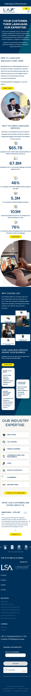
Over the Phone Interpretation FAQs (10, 610)
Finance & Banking (13, 449)
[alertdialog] (15, 3)
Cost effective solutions (21, 315)
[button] (26, 8)
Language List (4, 601)
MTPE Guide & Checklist (7, 604)
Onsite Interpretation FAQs (8, 615)
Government (11, 477)
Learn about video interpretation (8, 322)
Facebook (4, 575)
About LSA (4, 627)
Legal (9, 463)
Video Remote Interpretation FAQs (10, 607)
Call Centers (12, 442)
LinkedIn (3, 585)
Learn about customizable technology (8, 344)
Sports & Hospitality (15, 470)
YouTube (3, 589)
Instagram (3, 580)
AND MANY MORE (12, 484)
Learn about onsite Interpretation (23, 340)
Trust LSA (3, 630)
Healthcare (11, 434)
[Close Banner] (29, 2)
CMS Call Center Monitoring (8, 618)
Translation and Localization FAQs (10, 612)
